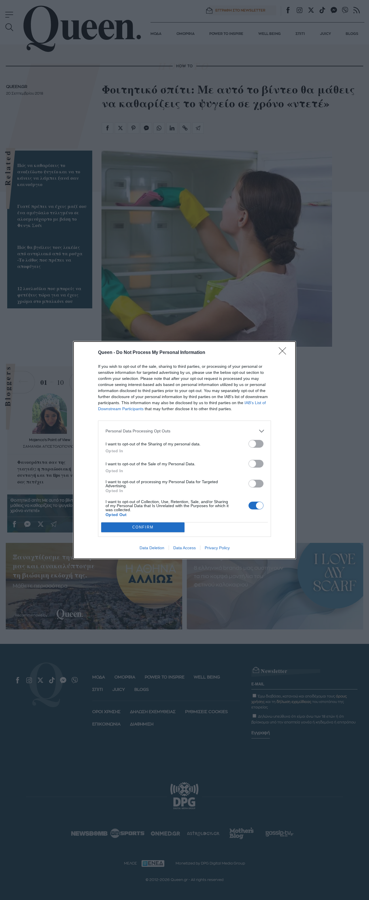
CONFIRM (143, 527)
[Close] (284, 352)
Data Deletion (152, 547)
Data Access (184, 547)
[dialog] (184, 450)
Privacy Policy (217, 547)
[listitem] (184, 431)
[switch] (255, 444)
